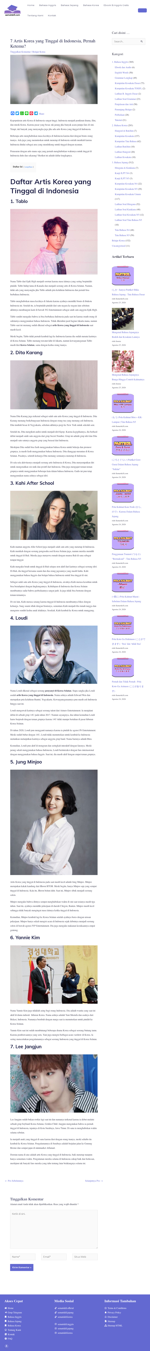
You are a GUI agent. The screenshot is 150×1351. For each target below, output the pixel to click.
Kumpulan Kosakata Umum (128, 194)
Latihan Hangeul (122, 151)
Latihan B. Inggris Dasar (126, 93)
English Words (121, 72)
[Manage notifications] (6, 1346)
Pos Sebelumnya (14, 1180)
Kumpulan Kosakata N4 (126, 183)
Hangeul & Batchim (124, 130)
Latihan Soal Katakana (125, 209)
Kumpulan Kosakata (124, 135)
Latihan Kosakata (123, 157)
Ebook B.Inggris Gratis (116, 5)
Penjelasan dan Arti (124, 104)
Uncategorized (118, 245)
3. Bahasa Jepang (120, 162)
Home (30, 5)
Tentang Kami (35, 15)
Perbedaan (120, 114)
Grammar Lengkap (123, 77)
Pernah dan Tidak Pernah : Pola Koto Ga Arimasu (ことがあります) (128, 686)
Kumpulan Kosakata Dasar (127, 83)
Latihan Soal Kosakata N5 (127, 214)
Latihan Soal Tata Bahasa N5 (128, 219)
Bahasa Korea (91, 5)
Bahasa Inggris (47, 5)
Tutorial (118, 119)
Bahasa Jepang (69, 5)
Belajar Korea (38, 51)
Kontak (52, 15)
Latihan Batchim (122, 146)
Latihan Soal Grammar (125, 98)
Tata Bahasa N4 (122, 229)
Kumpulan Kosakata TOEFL (128, 88)
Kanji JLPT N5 (122, 178)
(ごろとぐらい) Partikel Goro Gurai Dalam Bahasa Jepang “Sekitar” (126, 464)
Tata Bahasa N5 (122, 235)
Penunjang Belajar (123, 109)
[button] (142, 10)
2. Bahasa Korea (119, 125)
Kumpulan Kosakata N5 (126, 188)
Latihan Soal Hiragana (125, 204)
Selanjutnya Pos (94, 1180)
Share (41, 113)
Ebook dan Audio (123, 67)
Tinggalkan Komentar (20, 51)
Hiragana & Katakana (125, 167)
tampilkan (28, 166)
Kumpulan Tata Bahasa (126, 141)
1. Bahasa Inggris (120, 61)
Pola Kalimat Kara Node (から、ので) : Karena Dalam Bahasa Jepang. (127, 511)
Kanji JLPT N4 (122, 173)
